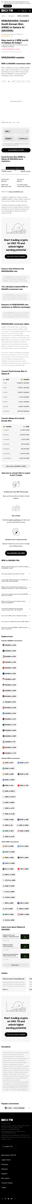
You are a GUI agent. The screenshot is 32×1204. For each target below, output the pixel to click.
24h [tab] (9, 81)
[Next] (29, 1108)
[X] (2, 1199)
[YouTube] (11, 1199)
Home (3, 16)
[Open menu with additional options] (30, 11)
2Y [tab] (28, 81)
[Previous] (2, 1108)
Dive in (5, 989)
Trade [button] (3, 1187)
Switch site (8, 6)
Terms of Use (14, 1085)
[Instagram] (8, 1199)
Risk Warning (24, 1085)
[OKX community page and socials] (14, 1199)
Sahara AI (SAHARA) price (16, 191)
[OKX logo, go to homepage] (7, 10)
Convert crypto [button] (7, 1183)
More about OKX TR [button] (8, 1155)
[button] (19, 11)
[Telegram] (5, 1199)
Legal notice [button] (5, 1160)
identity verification (15, 520)
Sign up (24, 10)
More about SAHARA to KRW (16, 466)
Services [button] (4, 1169)
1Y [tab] (23, 81)
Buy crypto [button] (5, 1178)
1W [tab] (13, 81)
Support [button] (4, 1174)
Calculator (11, 16)
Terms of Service (22, 1089)
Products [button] (4, 1164)
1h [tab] (4, 81)
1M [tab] (18, 81)
